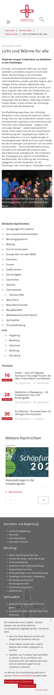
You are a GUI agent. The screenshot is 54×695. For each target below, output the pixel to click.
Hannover (14, 345)
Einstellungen (42, 690)
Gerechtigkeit (13, 274)
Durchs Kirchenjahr (17, 249)
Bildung (10, 244)
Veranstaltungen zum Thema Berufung (28, 572)
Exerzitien (11, 259)
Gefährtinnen (13, 269)
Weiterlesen (15, 492)
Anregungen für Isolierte (20, 229)
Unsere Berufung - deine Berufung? (27, 558)
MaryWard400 (14, 310)
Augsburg (14, 335)
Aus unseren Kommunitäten (22, 234)
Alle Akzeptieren (27, 685)
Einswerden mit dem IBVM (21, 254)
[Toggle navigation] (8, 22)
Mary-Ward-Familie (16, 305)
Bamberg (14, 340)
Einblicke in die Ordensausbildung (26, 565)
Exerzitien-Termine (18, 541)
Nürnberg (14, 355)
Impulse (10, 284)
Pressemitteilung (15, 325)
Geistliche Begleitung (19, 531)
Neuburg (14, 350)
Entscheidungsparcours (21, 587)
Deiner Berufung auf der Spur (24, 555)
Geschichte (12, 279)
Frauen (10, 264)
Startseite (10, 30)
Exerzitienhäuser (17, 538)
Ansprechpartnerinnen (20, 569)
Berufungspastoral (16, 239)
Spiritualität (12, 320)
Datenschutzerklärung (24, 675)
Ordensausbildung (18, 562)
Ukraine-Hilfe (16, 294)
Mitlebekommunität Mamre (21, 315)
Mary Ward (12, 300)
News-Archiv (11, 34)
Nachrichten (25, 30)
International (13, 289)
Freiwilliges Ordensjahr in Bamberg (27, 576)
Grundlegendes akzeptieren (18, 681)
